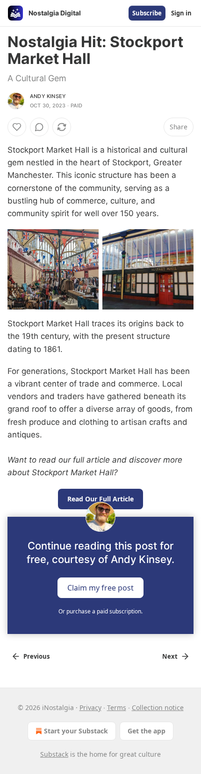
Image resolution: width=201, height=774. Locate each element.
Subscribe (147, 13)
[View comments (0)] (39, 127)
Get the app (146, 730)
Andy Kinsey (48, 96)
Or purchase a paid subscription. (100, 611)
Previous (36, 656)
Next (170, 656)
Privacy (90, 707)
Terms (116, 707)
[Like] (16, 127)
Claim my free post (100, 587)
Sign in (181, 13)
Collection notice (158, 707)
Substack (54, 754)
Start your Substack (76, 730)
